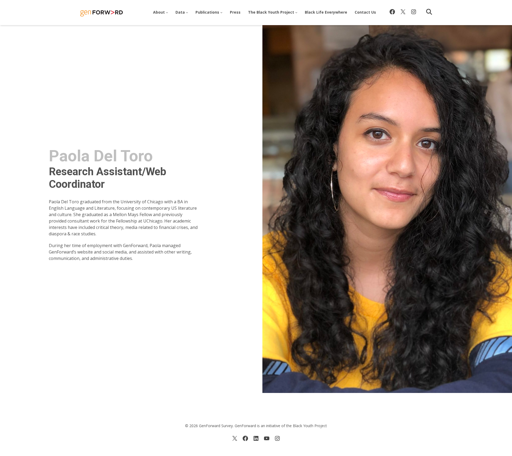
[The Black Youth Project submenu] (296, 12)
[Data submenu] (187, 12)
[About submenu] (167, 12)
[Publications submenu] (221, 12)
